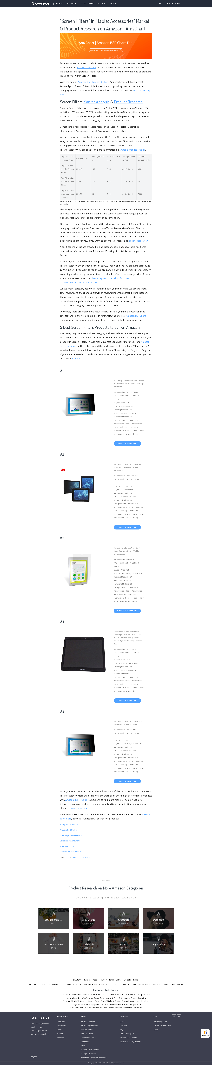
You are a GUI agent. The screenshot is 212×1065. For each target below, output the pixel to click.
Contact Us (85, 1041)
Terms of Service (88, 1037)
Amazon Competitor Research (93, 1057)
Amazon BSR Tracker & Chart (93, 81)
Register (176, 4)
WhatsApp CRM (160, 1021)
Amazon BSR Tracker (76, 799)
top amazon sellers (77, 808)
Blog (121, 1029)
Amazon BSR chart (67, 846)
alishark (76, 358)
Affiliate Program (88, 1021)
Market (92, 4)
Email (111, 980)
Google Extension (88, 1053)
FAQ (83, 1045)
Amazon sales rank (86, 67)
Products (61, 4)
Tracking (60, 1037)
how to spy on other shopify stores (110, 278)
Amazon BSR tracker (68, 830)
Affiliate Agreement (89, 1025)
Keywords (61, 1025)
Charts (83, 4)
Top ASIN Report (127, 1033)
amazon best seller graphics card (80, 282)
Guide (122, 1021)
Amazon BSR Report (128, 1037)
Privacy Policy (87, 1033)
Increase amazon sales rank (71, 851)
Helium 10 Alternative (90, 1049)
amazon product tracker (132, 149)
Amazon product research (71, 835)
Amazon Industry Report (130, 1041)
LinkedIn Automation (162, 1025)
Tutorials (123, 1025)
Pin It (135, 980)
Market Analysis (97, 101)
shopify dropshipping (81, 857)
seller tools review (138, 240)
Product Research (128, 101)
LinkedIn (127, 980)
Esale (156, 1029)
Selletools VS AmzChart (70, 840)
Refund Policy (87, 1029)
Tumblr (104, 980)
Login (168, 4)
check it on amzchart (127, 443)
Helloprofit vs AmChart (69, 824)
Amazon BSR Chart (136, 315)
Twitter (87, 980)
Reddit (95, 980)
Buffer (118, 980)
